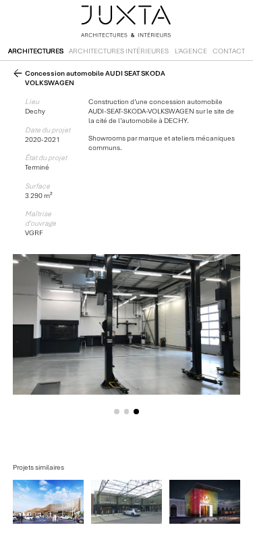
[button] (117, 411)
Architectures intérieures (119, 51)
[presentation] (61, 332)
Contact (229, 51)
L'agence (191, 51)
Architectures (35, 51)
